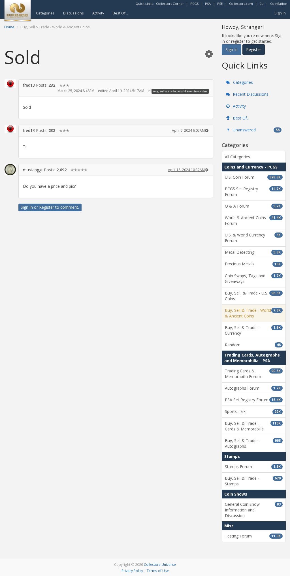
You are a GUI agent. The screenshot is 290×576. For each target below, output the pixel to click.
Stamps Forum (253, 466)
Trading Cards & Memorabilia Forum (253, 373)
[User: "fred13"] (10, 83)
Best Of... (120, 13)
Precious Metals (253, 263)
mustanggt (33, 169)
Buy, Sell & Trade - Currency (253, 330)
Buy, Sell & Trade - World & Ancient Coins (180, 91)
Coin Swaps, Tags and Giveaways (253, 278)
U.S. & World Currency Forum (253, 237)
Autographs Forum (253, 388)
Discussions (73, 13)
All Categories (237, 156)
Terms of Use (158, 570)
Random (253, 344)
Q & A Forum (253, 206)
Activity (98, 13)
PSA (208, 3)
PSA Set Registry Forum (253, 399)
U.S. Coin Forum (253, 177)
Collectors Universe (160, 564)
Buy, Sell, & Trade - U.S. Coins (253, 295)
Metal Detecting (253, 252)
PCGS (194, 3)
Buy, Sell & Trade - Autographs (253, 443)
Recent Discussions (250, 94)
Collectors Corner (170, 3)
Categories (45, 13)
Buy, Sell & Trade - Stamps (253, 481)
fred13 (29, 85)
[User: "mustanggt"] (10, 169)
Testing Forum (253, 536)
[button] (208, 54)
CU (261, 3)
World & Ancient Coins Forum (253, 220)
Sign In (280, 13)
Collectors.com (241, 3)
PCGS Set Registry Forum (253, 191)
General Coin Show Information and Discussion (253, 510)
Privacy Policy (132, 570)
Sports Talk (253, 411)
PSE (220, 3)
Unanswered (256, 130)
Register (46, 207)
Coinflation (278, 3)
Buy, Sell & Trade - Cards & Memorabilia (253, 426)
